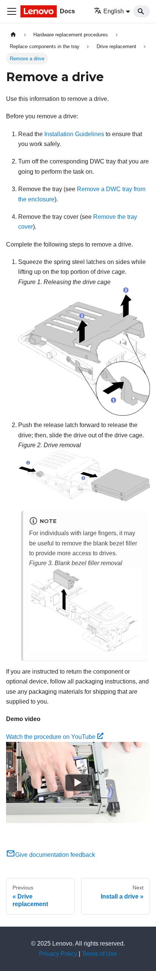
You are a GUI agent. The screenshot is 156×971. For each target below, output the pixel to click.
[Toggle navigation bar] (11, 11)
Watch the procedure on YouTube (50, 737)
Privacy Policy (58, 954)
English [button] (113, 11)
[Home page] (13, 35)
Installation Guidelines (74, 134)
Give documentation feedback (55, 855)
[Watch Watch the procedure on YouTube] (78, 782)
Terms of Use (99, 954)
